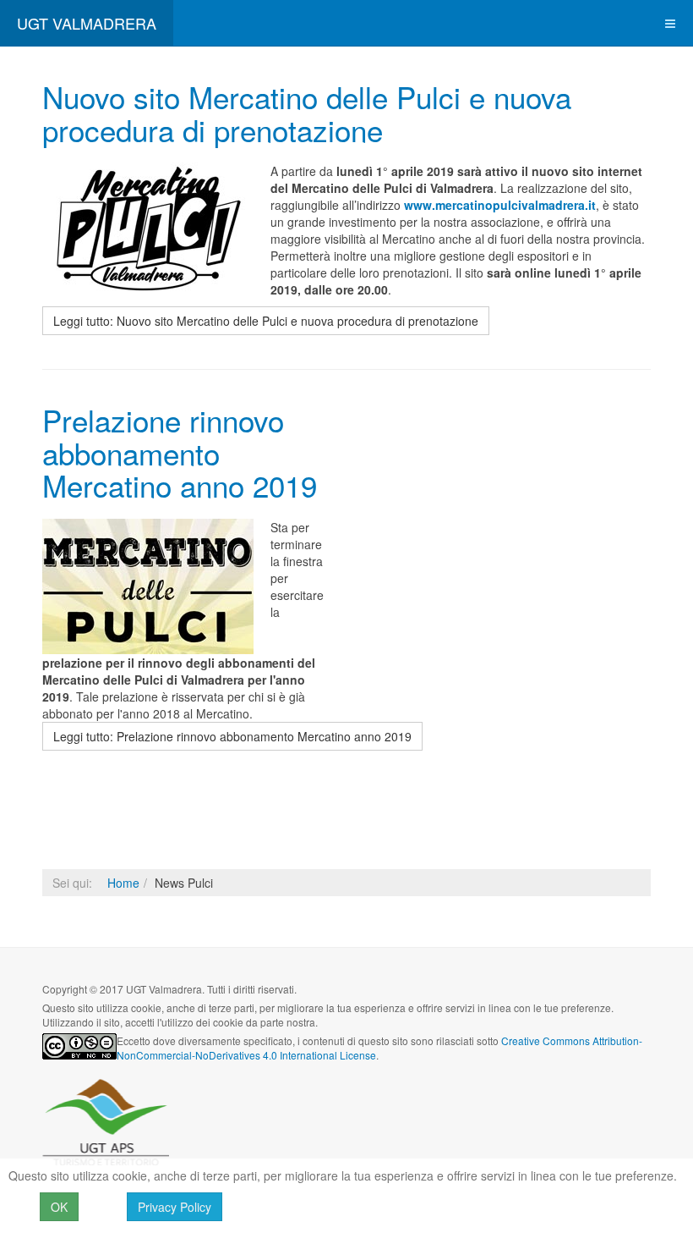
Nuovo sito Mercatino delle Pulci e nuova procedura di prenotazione (306, 113)
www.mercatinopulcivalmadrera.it (500, 204)
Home (123, 882)
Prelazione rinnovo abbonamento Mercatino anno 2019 (179, 452)
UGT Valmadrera (105, 1122)
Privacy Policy (174, 1206)
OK (59, 1206)
